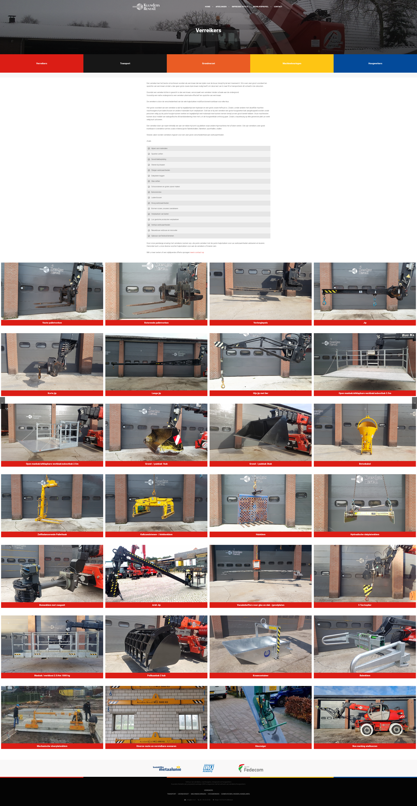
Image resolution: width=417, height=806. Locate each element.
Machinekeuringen (198, 794)
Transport (171, 794)
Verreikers (208, 790)
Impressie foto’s (240, 7)
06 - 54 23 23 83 (205, 800)
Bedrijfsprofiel (261, 7)
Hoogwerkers (214, 794)
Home (207, 7)
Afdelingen (221, 7)
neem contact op (197, 252)
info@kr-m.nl (190, 800)
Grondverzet (183, 794)
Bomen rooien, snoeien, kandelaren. (235, 794)
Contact (278, 7)
